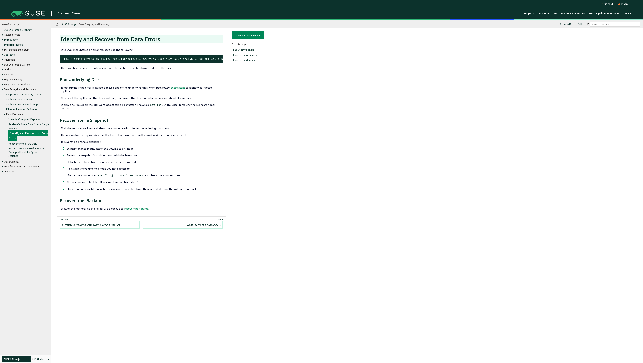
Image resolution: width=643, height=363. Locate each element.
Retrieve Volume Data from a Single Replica (92, 225)
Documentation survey (248, 35)
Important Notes (13, 44)
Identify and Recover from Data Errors (28, 136)
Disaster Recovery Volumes (21, 109)
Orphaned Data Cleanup (19, 99)
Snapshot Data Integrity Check (23, 94)
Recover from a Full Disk (22, 143)
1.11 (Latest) (563, 24)
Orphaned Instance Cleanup (22, 104)
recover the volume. (136, 208)
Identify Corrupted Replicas (24, 119)
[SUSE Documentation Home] (57, 24)
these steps (178, 87)
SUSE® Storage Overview (18, 29)
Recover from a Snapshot (245, 55)
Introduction (11, 39)
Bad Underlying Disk (243, 49)
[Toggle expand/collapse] (2, 35)
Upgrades (9, 54)
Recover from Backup (244, 60)
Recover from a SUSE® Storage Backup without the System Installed (26, 152)
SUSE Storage (68, 24)
